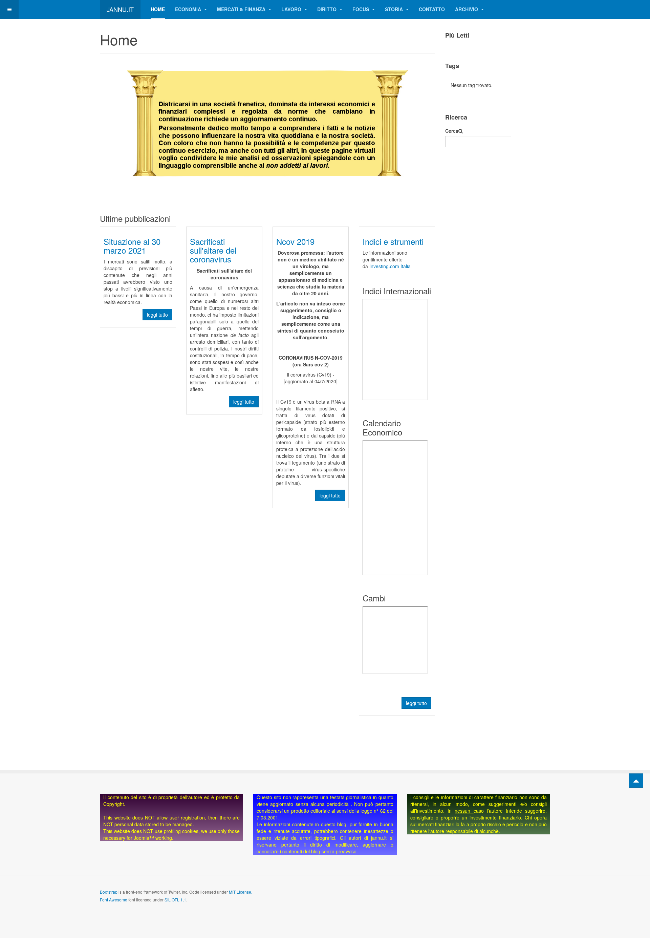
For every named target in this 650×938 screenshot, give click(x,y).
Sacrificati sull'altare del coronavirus (213, 250)
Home (158, 9)
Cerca (451, 130)
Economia (188, 9)
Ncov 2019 (295, 241)
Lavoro (292, 9)
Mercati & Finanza (242, 9)
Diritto (327, 9)
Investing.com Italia (390, 266)
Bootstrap (108, 892)
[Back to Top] (636, 780)
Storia (394, 9)
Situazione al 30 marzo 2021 (132, 245)
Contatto (432, 9)
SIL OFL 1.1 (175, 899)
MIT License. (240, 892)
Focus (361, 9)
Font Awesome (113, 899)
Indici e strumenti (393, 241)
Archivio (467, 9)
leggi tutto (157, 314)
